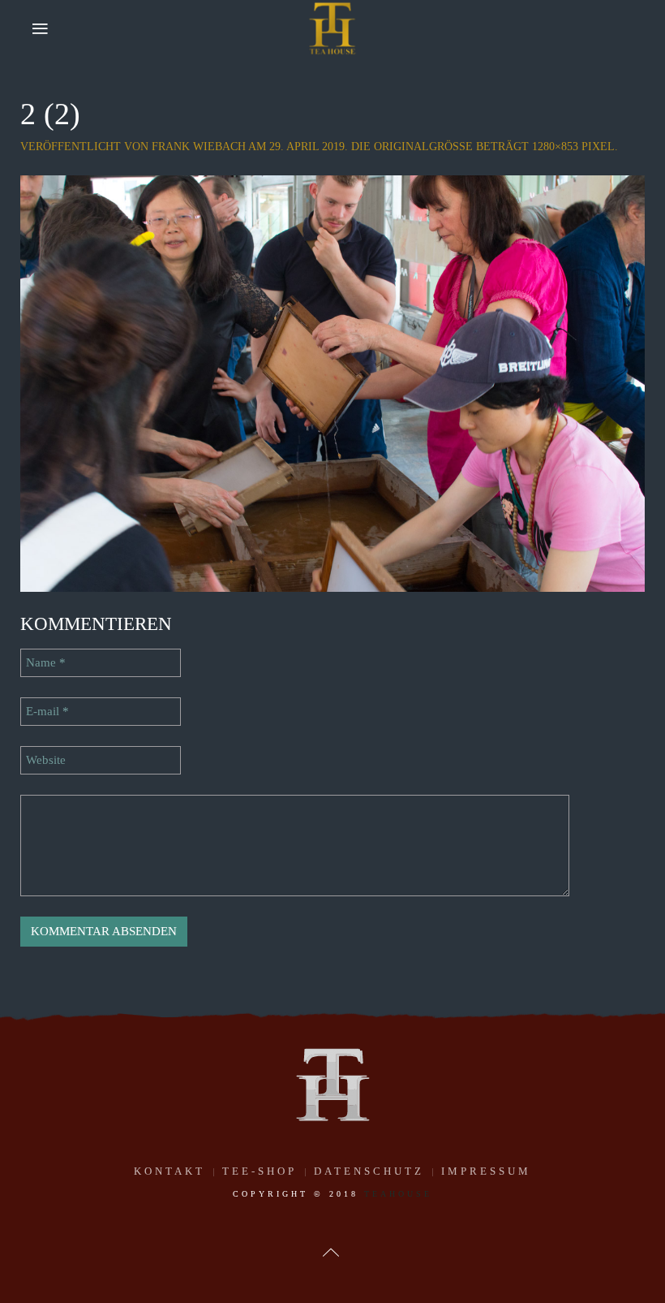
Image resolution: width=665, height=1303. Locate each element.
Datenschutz (369, 1171)
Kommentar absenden (104, 931)
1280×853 (555, 146)
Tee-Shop (259, 1171)
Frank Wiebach (199, 146)
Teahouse (398, 1193)
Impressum (486, 1171)
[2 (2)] (332, 382)
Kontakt (169, 1171)
